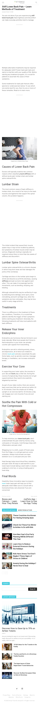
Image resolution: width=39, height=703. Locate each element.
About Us (32, 695)
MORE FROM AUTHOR (25, 510)
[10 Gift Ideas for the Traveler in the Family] (7, 647)
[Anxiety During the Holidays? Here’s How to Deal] (7, 565)
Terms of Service (16, 695)
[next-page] (6, 573)
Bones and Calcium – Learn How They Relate (10, 501)
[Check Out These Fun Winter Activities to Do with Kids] (7, 527)
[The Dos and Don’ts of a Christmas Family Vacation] (7, 656)
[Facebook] (17, 689)
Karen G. (4, 633)
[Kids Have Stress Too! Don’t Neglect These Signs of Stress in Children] (7, 556)
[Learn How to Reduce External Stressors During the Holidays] (7, 546)
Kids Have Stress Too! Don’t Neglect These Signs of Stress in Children (24, 556)
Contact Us (27, 697)
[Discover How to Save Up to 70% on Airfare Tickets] (19, 613)
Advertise (11, 697)
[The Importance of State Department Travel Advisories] (7, 666)
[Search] (36, 2)
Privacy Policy (6, 695)
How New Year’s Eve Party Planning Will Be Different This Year (23, 536)
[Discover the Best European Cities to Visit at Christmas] (7, 675)
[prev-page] (3, 573)
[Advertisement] (19, 44)
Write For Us (19, 697)
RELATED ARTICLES (9, 510)
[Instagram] (22, 689)
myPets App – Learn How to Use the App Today (28, 501)
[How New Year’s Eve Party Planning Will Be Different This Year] (7, 536)
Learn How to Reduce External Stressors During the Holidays (23, 546)
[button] (3, 2)
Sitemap (25, 695)
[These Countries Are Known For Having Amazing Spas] (7, 517)
